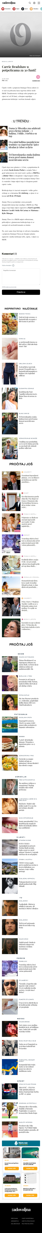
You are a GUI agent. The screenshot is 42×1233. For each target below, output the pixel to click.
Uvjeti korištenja (28, 1218)
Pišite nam (14, 1218)
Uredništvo (15, 1221)
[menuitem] (34, 3)
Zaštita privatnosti (28, 1221)
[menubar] (34, 3)
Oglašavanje (15, 1223)
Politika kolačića (27, 1223)
